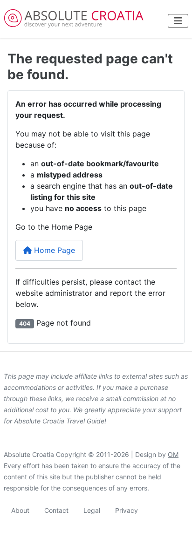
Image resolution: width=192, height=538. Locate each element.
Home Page (53, 250)
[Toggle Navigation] (178, 21)
